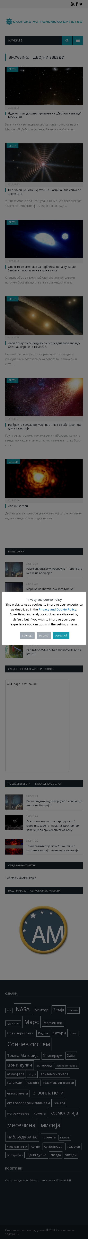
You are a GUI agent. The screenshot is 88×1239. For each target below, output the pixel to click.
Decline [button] (43, 635)
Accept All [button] (61, 635)
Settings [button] (27, 635)
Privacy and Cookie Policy (57, 609)
